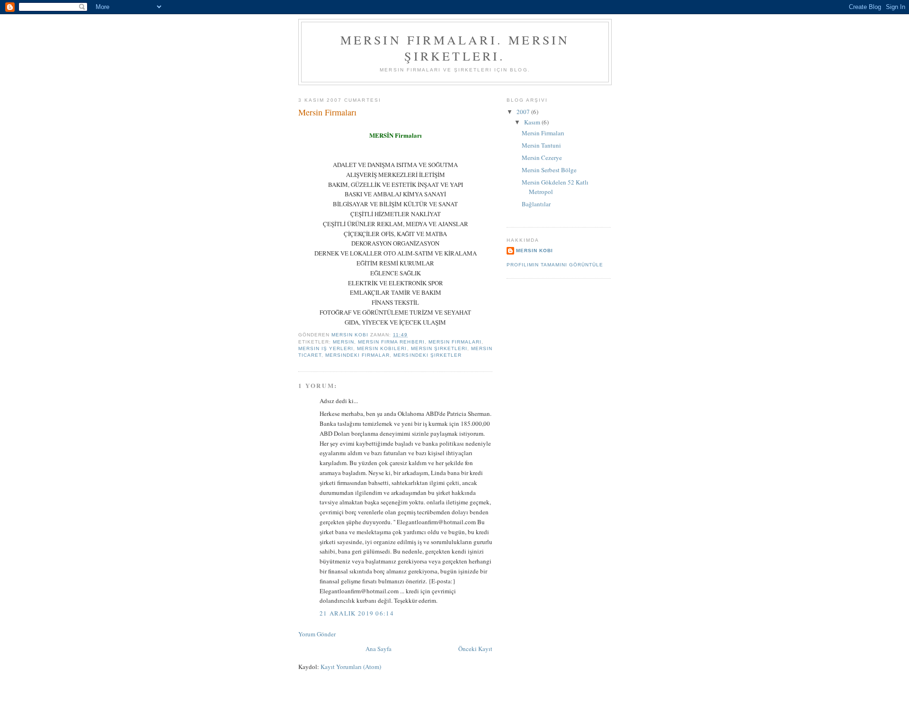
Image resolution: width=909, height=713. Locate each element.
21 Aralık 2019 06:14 (357, 613)
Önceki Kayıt (475, 648)
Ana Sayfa (378, 648)
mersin (343, 341)
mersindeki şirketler (427, 355)
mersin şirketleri (439, 348)
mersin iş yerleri (325, 348)
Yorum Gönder (317, 634)
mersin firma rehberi (391, 341)
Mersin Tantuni (541, 145)
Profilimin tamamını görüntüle (555, 264)
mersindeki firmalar (357, 355)
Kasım (533, 122)
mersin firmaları (454, 341)
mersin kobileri (382, 348)
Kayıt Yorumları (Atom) (351, 666)
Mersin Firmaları (543, 133)
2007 (524, 111)
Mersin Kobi (534, 250)
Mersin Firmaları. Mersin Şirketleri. (455, 48)
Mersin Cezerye (542, 157)
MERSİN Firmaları (395, 135)
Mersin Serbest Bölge (549, 170)
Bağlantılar (536, 204)
